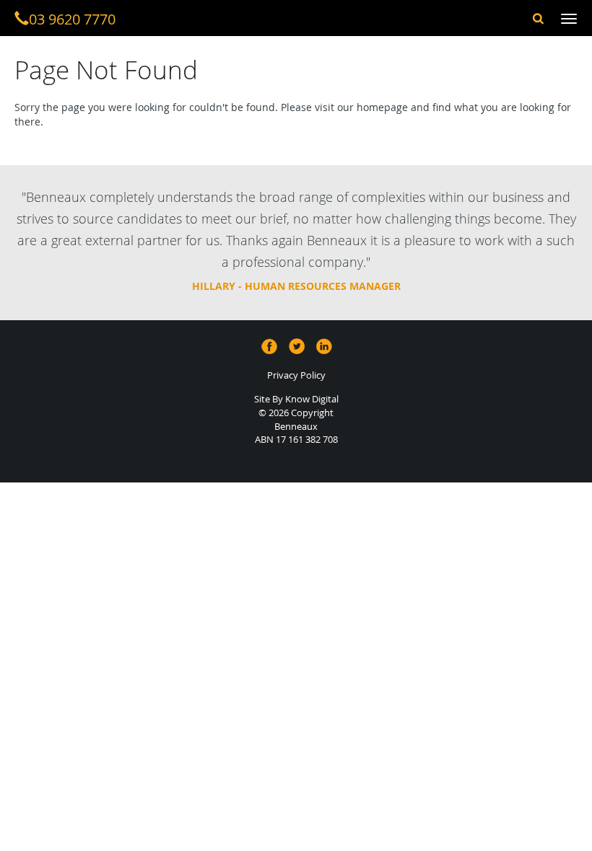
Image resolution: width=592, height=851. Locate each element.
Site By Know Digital (296, 398)
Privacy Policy (296, 375)
